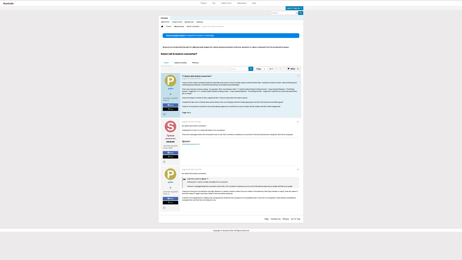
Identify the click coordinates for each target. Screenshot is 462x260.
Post (171, 109)
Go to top (295, 219)
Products (204, 3)
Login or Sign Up (293, 8)
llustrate (8, 3)
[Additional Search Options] (297, 13)
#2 (298, 122)
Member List (189, 22)
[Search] (300, 13)
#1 (298, 76)
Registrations (241, 3)
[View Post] (208, 179)
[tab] (166, 63)
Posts (166, 63)
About (254, 3)
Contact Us (276, 219)
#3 (298, 169)
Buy (214, 3)
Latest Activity (180, 63)
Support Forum (226, 3)
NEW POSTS (165, 22)
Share (171, 105)
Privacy (286, 219)
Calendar (199, 22)
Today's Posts (177, 22)
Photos (195, 63)
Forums (164, 18)
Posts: (165, 100)
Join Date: (167, 98)
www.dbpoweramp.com (191, 144)
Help (267, 219)
